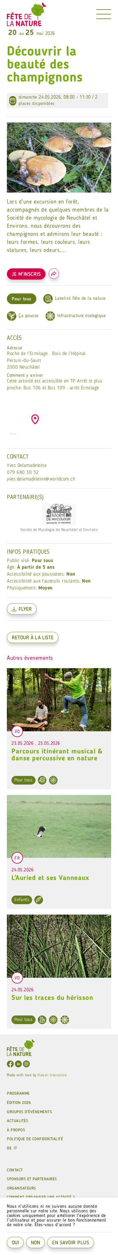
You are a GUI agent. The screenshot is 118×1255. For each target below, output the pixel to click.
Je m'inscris (26, 274)
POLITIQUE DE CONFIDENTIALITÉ (35, 1139)
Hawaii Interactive (52, 1075)
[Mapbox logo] (13, 436)
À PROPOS (16, 1130)
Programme (18, 1094)
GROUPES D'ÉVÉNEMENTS (29, 1112)
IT (15, 1148)
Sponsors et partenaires (32, 1179)
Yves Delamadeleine (26, 465)
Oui (15, 1242)
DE (9, 1148)
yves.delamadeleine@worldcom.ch (41, 479)
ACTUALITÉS (17, 1121)
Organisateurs (21, 1188)
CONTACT (15, 1170)
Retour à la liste (33, 637)
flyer (25, 609)
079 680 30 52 (23, 472)
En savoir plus (70, 1242)
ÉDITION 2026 (19, 1103)
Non (35, 1242)
